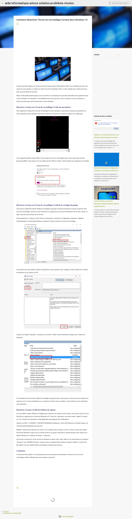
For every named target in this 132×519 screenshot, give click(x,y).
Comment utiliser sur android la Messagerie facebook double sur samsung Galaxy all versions (106, 203)
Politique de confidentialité (12, 513)
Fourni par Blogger (67, 516)
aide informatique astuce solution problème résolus (39, 3)
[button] (17, 24)
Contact (6, 511)
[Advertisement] (52, 41)
